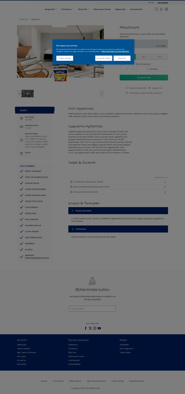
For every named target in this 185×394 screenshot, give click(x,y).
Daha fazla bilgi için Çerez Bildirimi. (115, 51)
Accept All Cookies (104, 58)
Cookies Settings (64, 58)
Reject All (122, 58)
